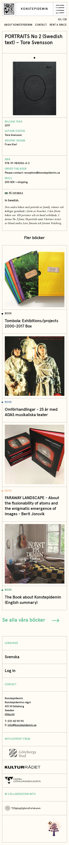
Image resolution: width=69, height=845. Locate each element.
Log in (10, 671)
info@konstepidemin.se (22, 725)
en (65, 19)
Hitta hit (10, 714)
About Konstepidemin (18, 25)
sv (59, 19)
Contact (41, 25)
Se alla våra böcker (23, 620)
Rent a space (58, 25)
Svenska (12, 657)
